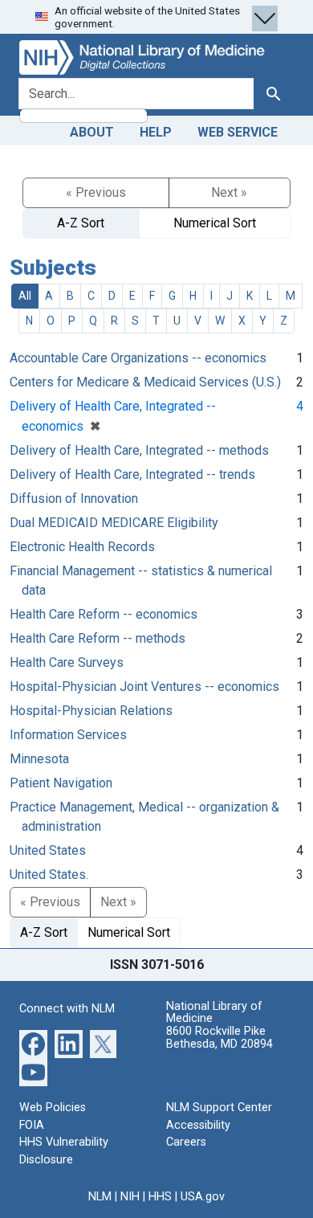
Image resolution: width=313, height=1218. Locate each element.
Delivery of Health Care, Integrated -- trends (132, 474)
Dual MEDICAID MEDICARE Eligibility (114, 522)
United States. (49, 874)
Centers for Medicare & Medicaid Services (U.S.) (145, 382)
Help (156, 132)
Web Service (237, 132)
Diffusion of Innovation (74, 498)
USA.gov (203, 1197)
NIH (130, 1197)
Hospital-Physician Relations (91, 710)
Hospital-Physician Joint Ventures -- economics (144, 686)
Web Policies (52, 1107)
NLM (100, 1197)
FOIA (31, 1125)
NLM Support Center (219, 1107)
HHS (160, 1197)
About (92, 132)
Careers (186, 1142)
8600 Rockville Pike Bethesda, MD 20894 (219, 1037)
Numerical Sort (214, 223)
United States (48, 850)
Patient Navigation (61, 783)
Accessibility (198, 1125)
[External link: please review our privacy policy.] (33, 1043)
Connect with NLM (67, 1009)
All (24, 295)
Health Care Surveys (67, 662)
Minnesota (39, 758)
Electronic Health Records (82, 546)
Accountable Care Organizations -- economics (138, 358)
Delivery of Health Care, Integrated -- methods (139, 450)
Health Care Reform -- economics (103, 614)
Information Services (68, 734)
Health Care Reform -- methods (97, 638)
